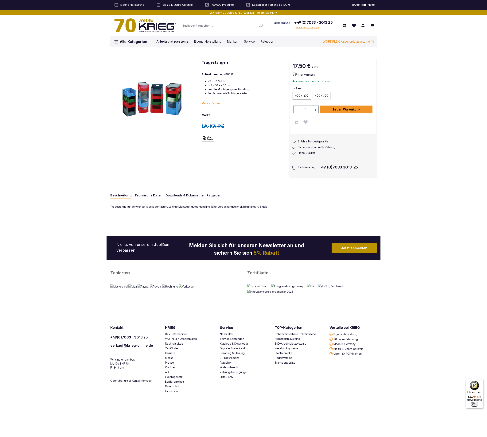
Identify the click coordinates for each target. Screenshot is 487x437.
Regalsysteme (283, 357)
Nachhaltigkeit (174, 343)
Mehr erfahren (211, 103)
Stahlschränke (283, 353)
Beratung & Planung (232, 353)
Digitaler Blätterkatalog (234, 348)
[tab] (120, 195)
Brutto (356, 4)
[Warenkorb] (372, 25)
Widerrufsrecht (229, 367)
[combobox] (218, 25)
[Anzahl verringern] (296, 109)
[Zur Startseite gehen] (143, 25)
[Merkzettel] (353, 25)
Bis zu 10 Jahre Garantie (348, 348)
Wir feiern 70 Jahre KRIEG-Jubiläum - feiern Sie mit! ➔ (243, 12)
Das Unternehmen (176, 334)
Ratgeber (226, 362)
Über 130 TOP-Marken (347, 353)
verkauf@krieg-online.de (131, 345)
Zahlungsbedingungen (234, 372)
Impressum (171, 391)
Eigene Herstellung (345, 334)
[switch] (364, 4)
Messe (169, 357)
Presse (169, 362)
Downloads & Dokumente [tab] (185, 195)
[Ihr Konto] (363, 25)
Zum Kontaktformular (307, 27)
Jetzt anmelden (354, 248)
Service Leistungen (232, 338)
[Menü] (481, 381)
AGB (167, 372)
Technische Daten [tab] (148, 195)
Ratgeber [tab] (214, 195)
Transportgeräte (285, 362)
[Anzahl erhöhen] (315, 109)
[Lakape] (215, 125)
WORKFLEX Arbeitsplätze (181, 338)
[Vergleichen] (296, 122)
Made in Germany (344, 344)
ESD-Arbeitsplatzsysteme (290, 343)
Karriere (170, 353)
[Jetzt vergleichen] (344, 25)
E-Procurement (229, 357)
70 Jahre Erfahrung (345, 339)
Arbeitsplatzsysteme (287, 338)
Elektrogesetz (174, 376)
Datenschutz (173, 386)
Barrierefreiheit (174, 381)
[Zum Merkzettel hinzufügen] (305, 122)
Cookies (170, 367)
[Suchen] (260, 25)
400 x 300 (321, 95)
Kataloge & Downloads (234, 343)
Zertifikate (257, 272)
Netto (371, 4)
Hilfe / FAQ (226, 376)
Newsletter (226, 334)
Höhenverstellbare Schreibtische (295, 334)
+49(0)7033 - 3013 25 (313, 22)
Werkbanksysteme (286, 348)
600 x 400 (301, 95)
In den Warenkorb (346, 109)
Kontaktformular (141, 380)
